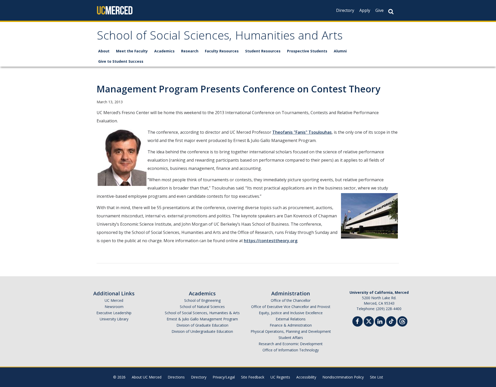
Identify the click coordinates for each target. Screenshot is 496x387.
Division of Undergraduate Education (202, 331)
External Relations (291, 319)
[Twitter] (369, 321)
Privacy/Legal (224, 377)
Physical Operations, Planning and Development (291, 331)
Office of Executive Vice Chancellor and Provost (290, 306)
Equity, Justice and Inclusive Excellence (291, 312)
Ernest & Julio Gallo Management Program (202, 319)
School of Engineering (202, 300)
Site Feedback (252, 377)
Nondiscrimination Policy (343, 377)
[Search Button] (391, 11)
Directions (176, 377)
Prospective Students (307, 51)
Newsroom (114, 306)
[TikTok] (391, 321)
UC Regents (280, 377)
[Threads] (402, 321)
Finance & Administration (291, 325)
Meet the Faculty (132, 51)
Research (189, 51)
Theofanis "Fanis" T (291, 132)
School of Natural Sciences (202, 306)
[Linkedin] (380, 322)
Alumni (340, 51)
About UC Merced (146, 377)
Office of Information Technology (290, 349)
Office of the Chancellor (291, 300)
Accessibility (306, 377)
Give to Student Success (120, 61)
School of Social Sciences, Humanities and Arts (220, 37)
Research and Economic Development (291, 343)
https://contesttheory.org (270, 240)
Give (379, 10)
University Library (114, 319)
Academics (164, 51)
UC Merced (114, 300)
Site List (376, 377)
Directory (345, 10)
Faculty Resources (222, 51)
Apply (364, 10)
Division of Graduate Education (202, 325)
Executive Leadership (113, 312)
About (104, 51)
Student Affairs (290, 337)
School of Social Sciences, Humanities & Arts (202, 312)
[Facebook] (357, 322)
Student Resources (263, 51)
